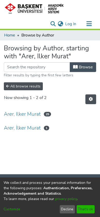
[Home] (36, 8)
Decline (67, 209)
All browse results (25, 86)
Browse (85, 67)
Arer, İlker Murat (22, 127)
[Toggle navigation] (89, 24)
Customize (12, 209)
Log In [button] (71, 24)
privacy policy (66, 198)
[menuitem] (60, 24)
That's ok (85, 209)
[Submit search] (53, 24)
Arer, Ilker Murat (22, 114)
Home (9, 35)
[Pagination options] (90, 99)
